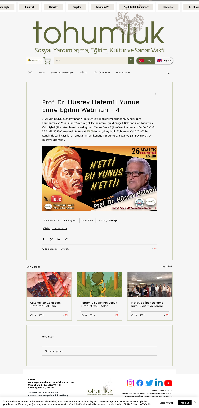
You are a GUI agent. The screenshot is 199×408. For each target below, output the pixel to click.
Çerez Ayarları (167, 402)
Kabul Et (185, 402)
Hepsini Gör (167, 266)
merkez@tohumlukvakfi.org (53, 395)
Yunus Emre (87, 220)
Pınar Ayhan (70, 220)
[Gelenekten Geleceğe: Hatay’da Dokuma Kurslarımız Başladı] (49, 284)
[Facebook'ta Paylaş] (43, 239)
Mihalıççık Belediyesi (109, 220)
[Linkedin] (159, 383)
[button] (29, 7)
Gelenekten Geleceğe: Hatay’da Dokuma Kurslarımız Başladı (45, 304)
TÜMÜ (29, 72)
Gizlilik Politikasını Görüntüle (137, 404)
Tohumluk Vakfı (51, 220)
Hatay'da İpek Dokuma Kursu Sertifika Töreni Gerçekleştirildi (147, 304)
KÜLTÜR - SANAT (102, 72)
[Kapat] (195, 403)
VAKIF (42, 72)
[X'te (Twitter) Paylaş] (51, 239)
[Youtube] (168, 383)
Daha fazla (121, 72)
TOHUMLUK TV (59, 228)
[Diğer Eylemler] (155, 93)
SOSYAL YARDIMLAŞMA (62, 72)
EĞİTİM (83, 72)
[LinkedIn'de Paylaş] (58, 239)
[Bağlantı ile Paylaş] (66, 239)
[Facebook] (140, 383)
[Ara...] (131, 60)
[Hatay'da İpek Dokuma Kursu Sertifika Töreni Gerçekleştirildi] (149, 284)
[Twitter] (149, 383)
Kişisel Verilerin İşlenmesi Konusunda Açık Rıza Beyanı (149, 396)
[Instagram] (130, 383)
